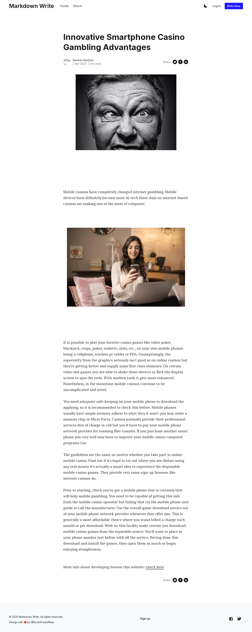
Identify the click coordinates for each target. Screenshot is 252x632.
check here (155, 566)
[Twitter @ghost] (239, 619)
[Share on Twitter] (175, 62)
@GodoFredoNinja (42, 622)
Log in (217, 6)
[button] (205, 6)
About (77, 6)
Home (64, 6)
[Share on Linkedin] (186, 62)
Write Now (234, 6)
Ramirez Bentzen (83, 60)
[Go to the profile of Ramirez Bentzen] (67, 62)
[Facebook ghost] (231, 619)
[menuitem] (145, 618)
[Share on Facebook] (180, 62)
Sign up (145, 618)
